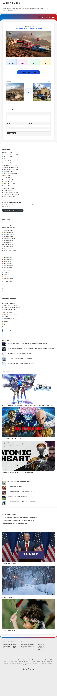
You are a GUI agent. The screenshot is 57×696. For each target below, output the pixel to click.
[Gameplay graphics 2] (15, 101)
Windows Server (12, 10)
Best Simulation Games (8, 244)
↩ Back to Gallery (28, 91)
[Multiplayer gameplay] (42, 101)
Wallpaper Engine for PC (9, 183)
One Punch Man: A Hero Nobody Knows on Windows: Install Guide (20, 439)
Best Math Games (8, 286)
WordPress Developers (9, 334)
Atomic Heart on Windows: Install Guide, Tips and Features (18, 472)
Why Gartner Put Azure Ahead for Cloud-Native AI (19, 353)
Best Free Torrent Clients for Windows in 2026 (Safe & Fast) (21, 491)
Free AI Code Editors (8, 190)
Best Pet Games (7, 272)
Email (31, 123)
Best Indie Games (8, 267)
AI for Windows (44, 8)
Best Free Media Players (9, 181)
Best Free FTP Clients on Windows (11, 173)
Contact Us (11, 659)
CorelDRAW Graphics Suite (10, 177)
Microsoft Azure (11, 8)
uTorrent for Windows (9, 158)
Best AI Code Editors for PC (10, 171)
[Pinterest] (46, 17)
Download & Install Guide (9, 303)
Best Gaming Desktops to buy (27, 646)
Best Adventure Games (9, 234)
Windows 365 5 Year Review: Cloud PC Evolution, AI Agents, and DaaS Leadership (27, 343)
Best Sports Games (8, 240)
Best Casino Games (8, 278)
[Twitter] (42, 17)
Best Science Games (8, 288)
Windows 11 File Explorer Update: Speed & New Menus (20, 363)
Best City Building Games (9, 238)
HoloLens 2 (40, 649)
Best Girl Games (7, 276)
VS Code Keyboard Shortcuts (10, 309)
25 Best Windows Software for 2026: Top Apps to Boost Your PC (19, 517)
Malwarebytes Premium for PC (11, 154)
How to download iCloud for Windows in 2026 (14, 523)
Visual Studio (41, 646)
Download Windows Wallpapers (10, 647)
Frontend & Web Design (9, 318)
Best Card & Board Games (10, 250)
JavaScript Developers (9, 326)
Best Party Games (8, 248)
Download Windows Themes (9, 644)
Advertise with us (27, 659)
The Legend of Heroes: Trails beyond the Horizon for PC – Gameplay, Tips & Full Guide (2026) (27, 405)
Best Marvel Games (8, 259)
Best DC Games (7, 261)
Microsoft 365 (41, 644)
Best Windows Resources (9, 196)
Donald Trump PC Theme (9, 563)
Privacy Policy (41, 659)
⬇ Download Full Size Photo (28, 72)
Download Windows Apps (22, 8)
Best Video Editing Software (10, 180)
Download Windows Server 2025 (11, 167)
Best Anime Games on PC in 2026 (15, 486)
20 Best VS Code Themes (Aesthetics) (12, 307)
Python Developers (8, 324)
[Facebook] (39, 17)
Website (9, 128)
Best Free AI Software (9, 188)
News (4, 8)
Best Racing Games (8, 246)
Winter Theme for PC (8, 597)
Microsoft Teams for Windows (11, 192)
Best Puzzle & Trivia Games (10, 292)
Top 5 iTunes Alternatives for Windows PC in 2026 (19, 481)
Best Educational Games (9, 284)
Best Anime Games (8, 230)
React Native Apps (8, 330)
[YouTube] (52, 17)
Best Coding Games (8, 290)
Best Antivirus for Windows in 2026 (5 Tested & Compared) (21, 501)
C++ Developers (7, 328)
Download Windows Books (9, 646)
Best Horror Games (8, 265)
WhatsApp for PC (8, 156)
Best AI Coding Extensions (10, 316)
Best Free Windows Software (10, 160)
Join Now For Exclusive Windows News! (13, 210)
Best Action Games (8, 232)
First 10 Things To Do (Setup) (10, 305)
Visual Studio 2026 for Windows (11, 169)
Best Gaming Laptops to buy (27, 647)
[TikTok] (49, 17)
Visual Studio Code (42, 647)
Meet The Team (19, 659)
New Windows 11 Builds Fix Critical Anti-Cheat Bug (19, 358)
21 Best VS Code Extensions (10, 314)
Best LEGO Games (8, 263)
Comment (9, 114)
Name (8, 123)
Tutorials (5, 10)
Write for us (34, 659)
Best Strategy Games (8, 236)
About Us (6, 659)
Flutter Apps (6, 332)
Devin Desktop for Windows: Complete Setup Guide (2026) (18, 520)
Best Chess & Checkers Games (10, 252)
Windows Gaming (34, 8)
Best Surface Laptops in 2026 (27, 644)
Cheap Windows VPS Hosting (10, 165)
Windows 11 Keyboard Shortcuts (11, 194)
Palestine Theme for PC (8, 630)
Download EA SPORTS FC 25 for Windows (17, 496)
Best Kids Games (8, 274)
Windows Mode (11, 2)
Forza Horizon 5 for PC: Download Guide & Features (30, 28)
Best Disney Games (8, 257)
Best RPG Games (8, 242)
